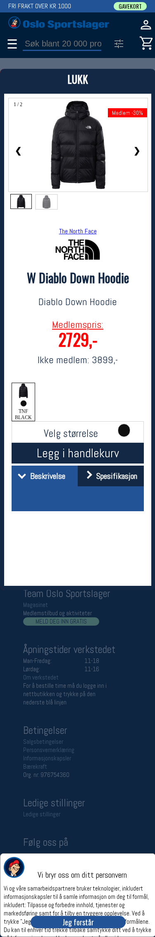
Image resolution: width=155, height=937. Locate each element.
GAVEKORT (130, 6)
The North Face (78, 231)
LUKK (77, 79)
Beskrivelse (45, 476)
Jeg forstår (78, 922)
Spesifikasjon (114, 476)
